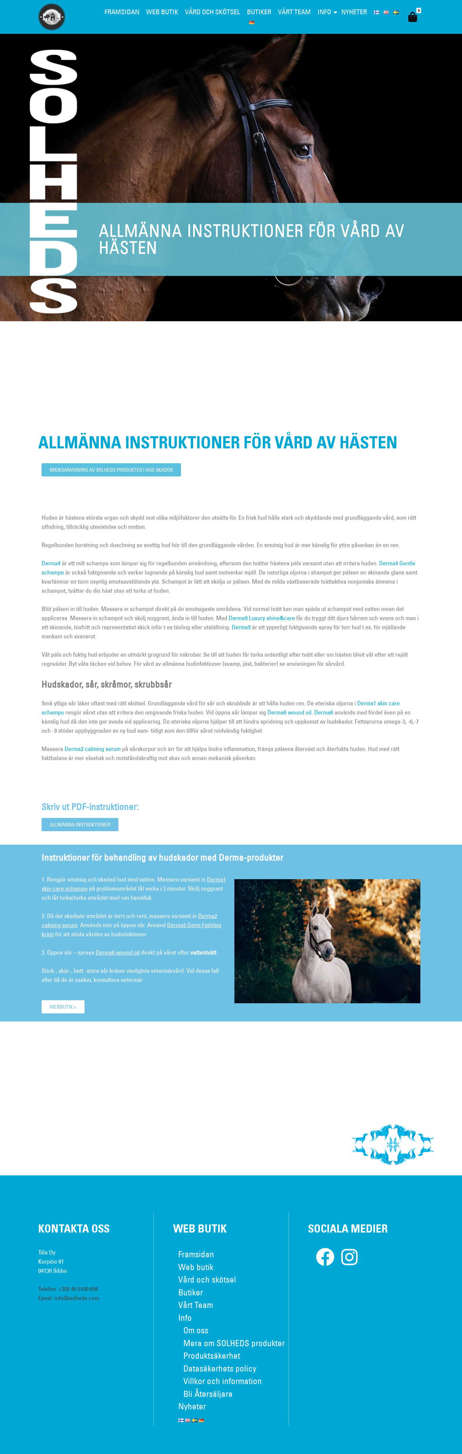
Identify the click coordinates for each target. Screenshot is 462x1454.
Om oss (195, 1330)
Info (324, 11)
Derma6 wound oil (289, 712)
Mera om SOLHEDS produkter (234, 1343)
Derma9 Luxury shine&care (262, 618)
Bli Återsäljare (208, 1393)
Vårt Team (294, 11)
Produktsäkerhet (211, 1355)
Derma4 (51, 563)
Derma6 (323, 712)
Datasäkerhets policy (219, 1368)
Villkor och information (222, 1381)
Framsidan (122, 11)
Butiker (259, 11)
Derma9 (241, 627)
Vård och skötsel (212, 11)
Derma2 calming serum (93, 749)
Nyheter (354, 11)
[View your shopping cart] (412, 17)
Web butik (162, 11)
